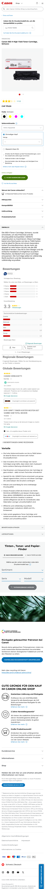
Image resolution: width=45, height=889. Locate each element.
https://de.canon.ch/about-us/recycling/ (16, 673)
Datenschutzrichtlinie (10, 840)
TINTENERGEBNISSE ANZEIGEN (24, 587)
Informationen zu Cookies (11, 849)
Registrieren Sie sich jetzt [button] (13, 785)
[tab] (13, 555)
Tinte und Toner (8, 15)
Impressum (25, 840)
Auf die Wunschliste (10, 183)
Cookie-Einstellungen (10, 845)
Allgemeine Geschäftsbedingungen (15, 836)
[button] (30, 33)
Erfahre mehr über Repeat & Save (13, 166)
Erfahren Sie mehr (18, 707)
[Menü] (42, 3)
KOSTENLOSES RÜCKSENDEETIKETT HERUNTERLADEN (22, 660)
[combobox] (22, 9)
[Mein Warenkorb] (37, 3)
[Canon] (7, 3)
